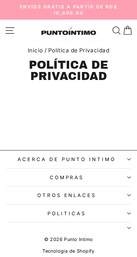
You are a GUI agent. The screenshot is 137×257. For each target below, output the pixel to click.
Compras (67, 177)
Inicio (35, 50)
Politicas (66, 213)
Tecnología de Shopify (68, 251)
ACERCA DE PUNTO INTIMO (66, 159)
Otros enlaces (66, 195)
